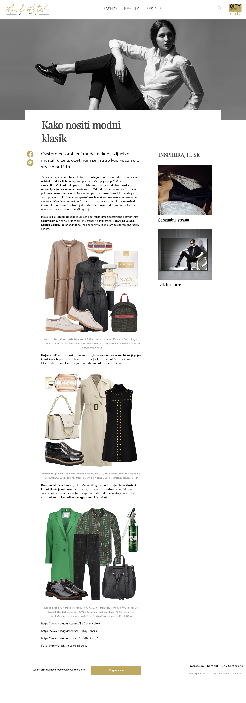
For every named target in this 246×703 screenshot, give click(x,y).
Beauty (131, 8)
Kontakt (212, 666)
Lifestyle (152, 8)
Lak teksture (169, 284)
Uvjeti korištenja (220, 674)
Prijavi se (116, 670)
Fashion (111, 8)
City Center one (232, 666)
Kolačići (237, 674)
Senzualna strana (173, 219)
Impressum (196, 666)
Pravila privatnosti (198, 674)
